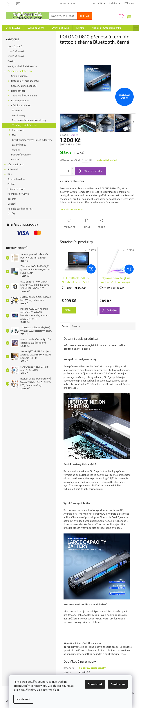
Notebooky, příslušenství (25, 81)
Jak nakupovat (66, 3)
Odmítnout (95, 684)
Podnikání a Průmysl (18, 194)
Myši (14, 135)
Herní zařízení (18, 91)
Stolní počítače (19, 76)
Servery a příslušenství (24, 86)
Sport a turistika (16, 179)
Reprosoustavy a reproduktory (29, 120)
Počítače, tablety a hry (20, 71)
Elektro (11, 61)
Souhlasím (118, 684)
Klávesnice (18, 130)
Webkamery (18, 115)
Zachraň (12, 199)
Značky (11, 213)
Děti (10, 174)
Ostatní (16, 150)
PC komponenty (20, 100)
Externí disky (19, 145)
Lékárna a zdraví (16, 189)
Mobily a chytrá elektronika (22, 66)
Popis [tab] (65, 326)
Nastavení (23, 699)
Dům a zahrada (16, 164)
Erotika (11, 184)
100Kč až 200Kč (16, 51)
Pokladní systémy (21, 155)
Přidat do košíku (93, 171)
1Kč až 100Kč (15, 46)
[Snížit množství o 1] (73, 173)
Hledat (84, 15)
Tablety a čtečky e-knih (24, 96)
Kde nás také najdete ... (20, 209)
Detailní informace (70, 209)
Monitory (17, 110)
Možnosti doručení (107, 160)
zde (57, 690)
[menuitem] (13, 28)
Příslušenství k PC (21, 105)
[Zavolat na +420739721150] (11, 3)
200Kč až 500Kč (16, 56)
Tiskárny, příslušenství (24, 125)
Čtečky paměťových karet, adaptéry (32, 140)
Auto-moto (13, 169)
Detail (69, 310)
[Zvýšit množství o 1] (73, 169)
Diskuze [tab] (76, 326)
